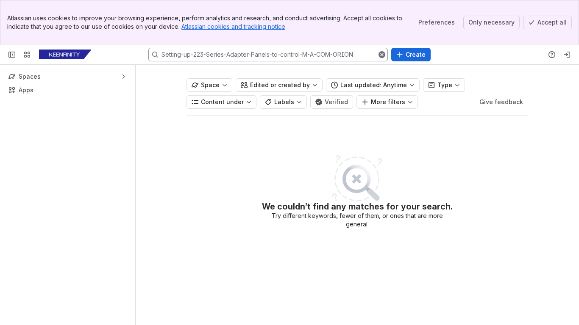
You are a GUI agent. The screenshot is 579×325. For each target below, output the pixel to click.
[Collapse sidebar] (12, 54)
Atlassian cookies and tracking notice (233, 26)
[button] (382, 54)
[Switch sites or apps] (27, 54)
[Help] (552, 54)
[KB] (65, 54)
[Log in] (567, 54)
